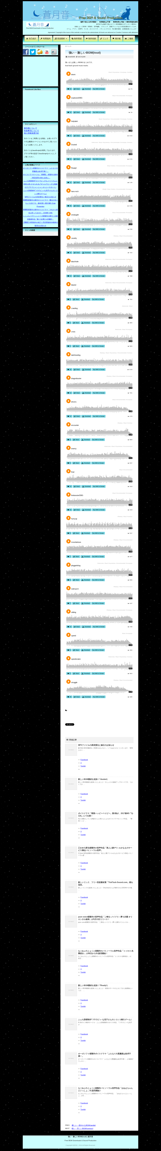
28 (70, 697)
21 (70, 159)
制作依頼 (92, 39)
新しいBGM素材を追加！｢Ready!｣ (93, 985)
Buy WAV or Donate (98, 89)
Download (87, 89)
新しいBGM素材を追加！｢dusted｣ (93, 779)
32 (70, 89)
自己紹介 (32, 39)
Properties (40, 206)
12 (70, 393)
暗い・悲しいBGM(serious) (82, 1129)
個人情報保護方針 (31, 133)
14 (70, 229)
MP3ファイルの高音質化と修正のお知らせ (96, 745)
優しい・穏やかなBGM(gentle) (84, 1125)
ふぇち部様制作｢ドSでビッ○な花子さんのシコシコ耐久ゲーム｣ (105, 1020)
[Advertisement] (66, 43)
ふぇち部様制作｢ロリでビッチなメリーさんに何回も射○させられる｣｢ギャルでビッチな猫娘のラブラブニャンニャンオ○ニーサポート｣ (40, 184)
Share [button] (78, 89)
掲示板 (118, 39)
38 (70, 206)
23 (70, 112)
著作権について (30, 128)
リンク (105, 39)
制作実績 (78, 39)
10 (70, 509)
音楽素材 (61, 39)
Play (68, 74)
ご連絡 (130, 39)
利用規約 (47, 39)
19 (70, 252)
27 (70, 135)
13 (70, 182)
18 (70, 369)
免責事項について (31, 131)
